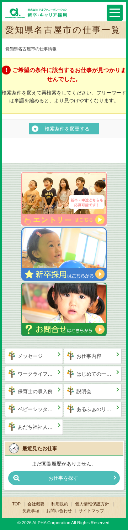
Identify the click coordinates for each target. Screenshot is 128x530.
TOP (16, 503)
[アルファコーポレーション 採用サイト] (36, 13)
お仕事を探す (63, 478)
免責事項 (30, 510)
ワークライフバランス (40, 374)
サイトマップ (91, 510)
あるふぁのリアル (96, 409)
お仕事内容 (88, 356)
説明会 (83, 391)
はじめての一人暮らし (99, 374)
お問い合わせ (59, 510)
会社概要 (35, 503)
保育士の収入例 (35, 391)
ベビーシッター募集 (40, 409)
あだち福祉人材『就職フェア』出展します (40, 427)
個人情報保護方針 (92, 503)
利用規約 (59, 503)
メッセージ (30, 356)
